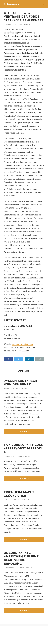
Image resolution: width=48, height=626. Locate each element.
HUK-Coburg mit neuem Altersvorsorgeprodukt (24, 449)
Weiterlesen (24, 431)
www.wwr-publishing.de (22, 344)
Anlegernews (11, 4)
